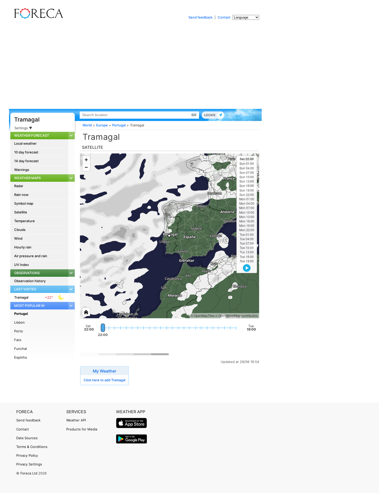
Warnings (21, 170)
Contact (224, 17)
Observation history (30, 281)
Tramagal (26, 119)
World (87, 125)
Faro (17, 340)
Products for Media (81, 429)
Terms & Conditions (31, 447)
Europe (102, 125)
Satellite (20, 212)
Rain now (21, 195)
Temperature (24, 221)
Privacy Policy (27, 455)
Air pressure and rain (30, 256)
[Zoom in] (86, 159)
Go (194, 114)
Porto (18, 331)
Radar (18, 186)
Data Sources (27, 438)
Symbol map (23, 203)
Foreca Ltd (28, 473)
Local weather (25, 143)
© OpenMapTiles (203, 315)
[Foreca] (37, 18)
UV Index (21, 265)
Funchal (20, 349)
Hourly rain (22, 247)
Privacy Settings (29, 464)
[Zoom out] (86, 167)
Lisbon (19, 322)
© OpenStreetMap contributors (236, 315)
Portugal (21, 314)
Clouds (20, 230)
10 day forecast (26, 152)
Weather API (76, 420)
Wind (18, 238)
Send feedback (200, 17)
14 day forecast (26, 161)
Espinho (20, 357)
